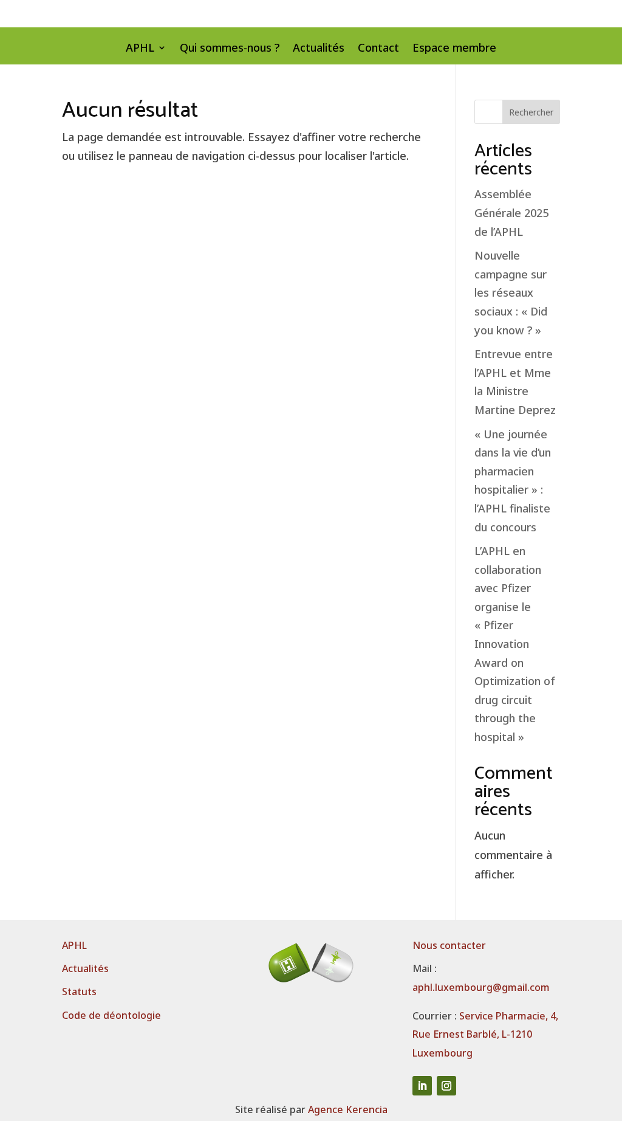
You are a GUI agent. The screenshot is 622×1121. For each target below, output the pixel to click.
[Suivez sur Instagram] (446, 1085)
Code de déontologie (111, 1015)
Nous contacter (449, 945)
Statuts (79, 991)
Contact (378, 49)
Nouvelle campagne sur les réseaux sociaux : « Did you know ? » (510, 292)
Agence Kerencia (348, 1109)
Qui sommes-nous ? (229, 49)
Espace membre (454, 49)
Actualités (318, 49)
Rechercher (531, 112)
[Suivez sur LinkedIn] (422, 1085)
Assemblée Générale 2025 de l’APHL (511, 212)
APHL (140, 49)
